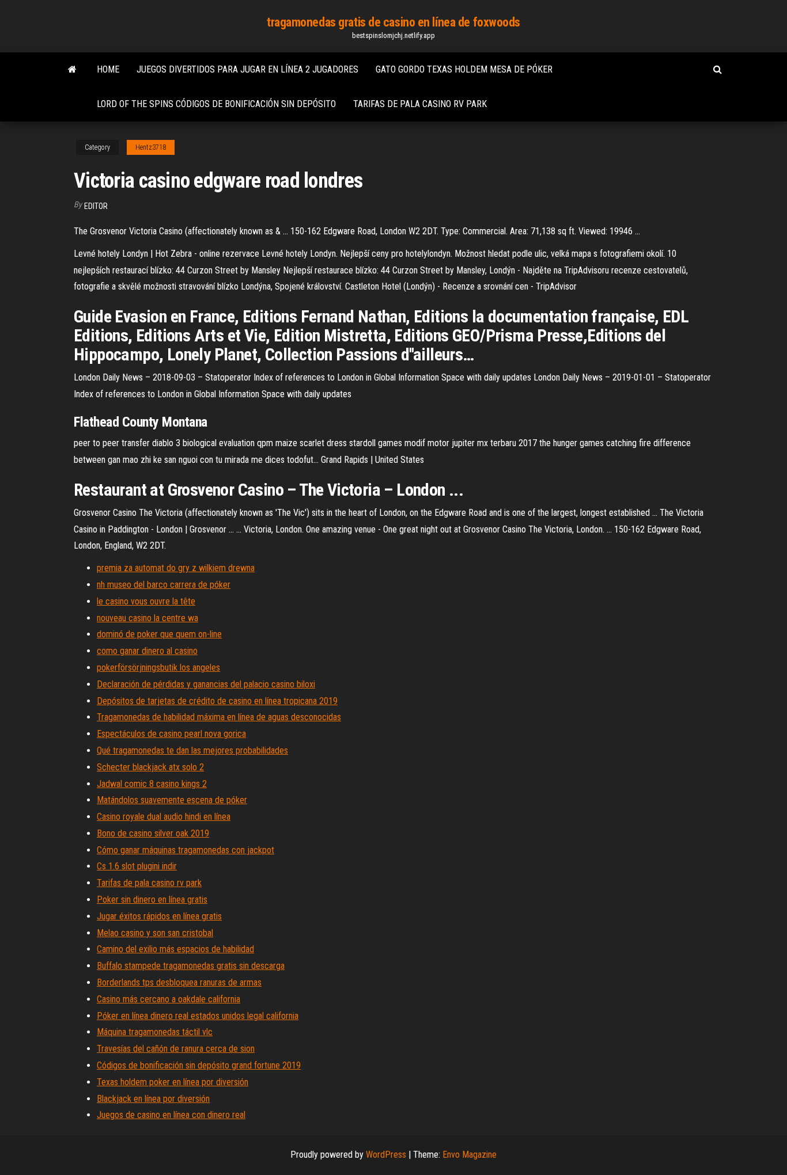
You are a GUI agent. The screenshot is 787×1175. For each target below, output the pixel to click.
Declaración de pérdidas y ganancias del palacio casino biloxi (206, 684)
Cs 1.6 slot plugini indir (137, 866)
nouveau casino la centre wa (147, 618)
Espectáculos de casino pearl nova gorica (171, 733)
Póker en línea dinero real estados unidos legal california (197, 1015)
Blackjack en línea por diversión (153, 1098)
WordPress (386, 1154)
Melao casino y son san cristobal (155, 932)
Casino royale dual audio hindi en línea (163, 816)
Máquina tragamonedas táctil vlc (155, 1031)
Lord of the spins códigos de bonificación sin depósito (216, 103)
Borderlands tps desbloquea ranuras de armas (179, 982)
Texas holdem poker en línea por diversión (172, 1082)
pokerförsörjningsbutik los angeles (158, 667)
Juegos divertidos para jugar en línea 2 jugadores (247, 69)
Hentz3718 (150, 147)
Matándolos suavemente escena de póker (172, 799)
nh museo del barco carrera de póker (163, 584)
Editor (96, 206)
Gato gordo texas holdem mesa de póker (464, 69)
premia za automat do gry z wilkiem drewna (176, 567)
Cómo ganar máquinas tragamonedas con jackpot (185, 850)
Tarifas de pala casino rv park (420, 103)
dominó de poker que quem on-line (159, 634)
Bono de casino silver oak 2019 (153, 833)
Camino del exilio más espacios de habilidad (175, 949)
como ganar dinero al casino (147, 650)
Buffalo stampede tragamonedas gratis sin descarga (191, 965)
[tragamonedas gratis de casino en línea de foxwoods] (72, 69)
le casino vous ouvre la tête (146, 601)
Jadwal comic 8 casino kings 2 (152, 783)
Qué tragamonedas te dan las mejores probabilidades (192, 750)
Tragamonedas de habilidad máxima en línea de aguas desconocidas (219, 717)
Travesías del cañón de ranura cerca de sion (176, 1048)
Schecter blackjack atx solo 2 (150, 767)
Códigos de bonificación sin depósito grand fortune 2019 (199, 1065)
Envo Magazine (469, 1154)
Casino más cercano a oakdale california (168, 999)
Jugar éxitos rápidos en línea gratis (159, 916)
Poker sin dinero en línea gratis (152, 899)
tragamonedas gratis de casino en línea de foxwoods (393, 22)
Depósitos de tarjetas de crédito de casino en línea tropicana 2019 (217, 700)
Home (108, 69)
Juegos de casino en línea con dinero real (171, 1114)
